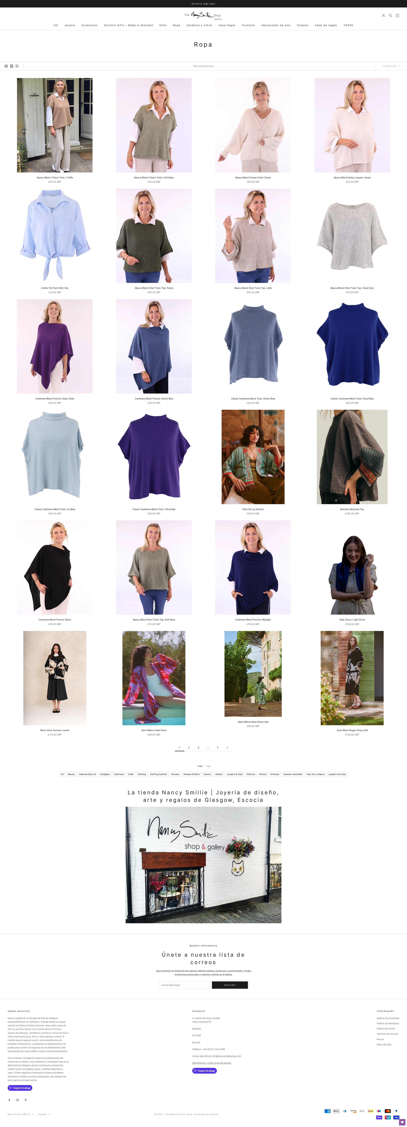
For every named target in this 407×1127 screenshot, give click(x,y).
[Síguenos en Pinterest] (25, 1100)
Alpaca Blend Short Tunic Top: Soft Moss (154, 619)
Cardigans (105, 774)
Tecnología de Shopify (206, 1114)
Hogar (200, 766)
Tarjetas (302, 25)
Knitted (262, 774)
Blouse (71, 774)
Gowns (207, 774)
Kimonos (251, 774)
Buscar (380, 1039)
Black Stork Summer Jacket (54, 730)
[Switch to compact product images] (17, 66)
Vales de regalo (326, 25)
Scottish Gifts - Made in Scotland (128, 25)
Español (42, 1114)
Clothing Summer (158, 774)
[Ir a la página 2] (227, 747)
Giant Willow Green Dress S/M (253, 721)
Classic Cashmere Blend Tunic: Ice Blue (54, 509)
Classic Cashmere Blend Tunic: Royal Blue (352, 398)
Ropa (176, 25)
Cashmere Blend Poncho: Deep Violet (54, 398)
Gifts (163, 25)
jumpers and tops (337, 774)
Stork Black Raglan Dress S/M (352, 730)
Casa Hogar (227, 25)
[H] (56, 25)
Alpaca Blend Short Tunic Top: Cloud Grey (352, 288)
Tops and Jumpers (315, 774)
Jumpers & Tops (235, 774)
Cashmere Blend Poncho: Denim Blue (154, 398)
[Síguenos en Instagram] (17, 1100)
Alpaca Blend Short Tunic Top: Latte (253, 288)
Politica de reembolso (388, 1023)
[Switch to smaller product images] (11, 66)
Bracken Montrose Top (352, 509)
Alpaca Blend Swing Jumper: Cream (352, 177)
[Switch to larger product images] (6, 66)
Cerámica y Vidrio (199, 25)
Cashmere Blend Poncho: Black (55, 619)
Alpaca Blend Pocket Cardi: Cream (253, 177)
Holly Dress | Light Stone (352, 619)
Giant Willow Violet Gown (154, 730)
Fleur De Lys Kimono (253, 509)
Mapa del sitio (384, 1044)
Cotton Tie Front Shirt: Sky (55, 288)
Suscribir (372, 1113)
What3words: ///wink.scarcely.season (211, 1063)
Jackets (219, 774)
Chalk (131, 774)
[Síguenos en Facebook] (9, 1100)
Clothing (142, 774)
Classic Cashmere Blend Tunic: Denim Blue (253, 398)
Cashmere (119, 774)
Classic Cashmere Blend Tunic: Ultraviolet (153, 509)
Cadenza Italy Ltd (87, 774)
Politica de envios (386, 1028)
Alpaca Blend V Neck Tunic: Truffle (55, 177)
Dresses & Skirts (191, 774)
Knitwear (275, 774)
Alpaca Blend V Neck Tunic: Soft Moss (154, 177)
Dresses (175, 774)
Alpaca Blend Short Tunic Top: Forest (154, 288)
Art (62, 774)
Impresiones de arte (275, 25)
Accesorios (90, 25)
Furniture (248, 25)
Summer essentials (292, 774)
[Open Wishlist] (402, 1122)
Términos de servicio (387, 1033)
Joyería (70, 25)
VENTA (348, 25)
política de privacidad (388, 1018)
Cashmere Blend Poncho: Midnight (253, 619)
